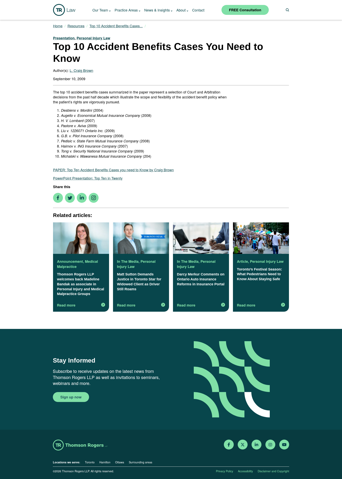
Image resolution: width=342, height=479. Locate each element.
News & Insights (157, 9)
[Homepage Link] (80, 445)
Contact (198, 9)
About (181, 9)
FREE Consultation (245, 9)
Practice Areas (126, 9)
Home (58, 25)
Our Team (100, 9)
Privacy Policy (224, 471)
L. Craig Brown (81, 70)
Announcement (70, 261)
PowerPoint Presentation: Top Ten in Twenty (88, 178)
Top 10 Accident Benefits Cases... (116, 25)
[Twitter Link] (243, 445)
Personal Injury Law (93, 38)
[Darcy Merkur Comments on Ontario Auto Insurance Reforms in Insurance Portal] (201, 238)
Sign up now (71, 397)
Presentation (64, 38)
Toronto (90, 462)
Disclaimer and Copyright (273, 471)
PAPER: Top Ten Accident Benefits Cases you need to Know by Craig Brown (113, 169)
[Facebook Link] (229, 445)
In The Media (128, 261)
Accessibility (245, 471)
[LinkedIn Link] (256, 445)
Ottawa (119, 462)
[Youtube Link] (284, 445)
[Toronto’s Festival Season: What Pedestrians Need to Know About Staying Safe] (261, 238)
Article (242, 261)
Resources (76, 25)
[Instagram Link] (270, 445)
